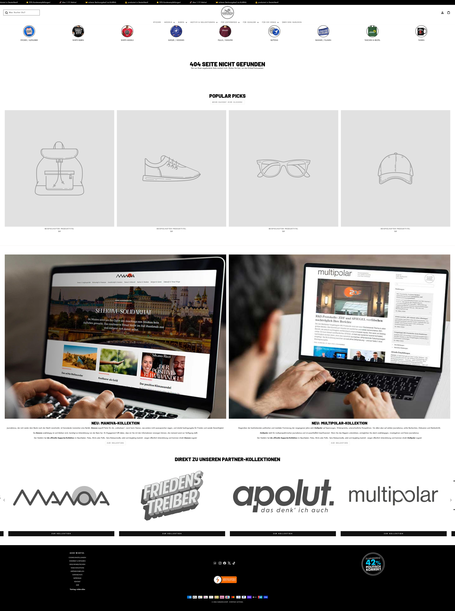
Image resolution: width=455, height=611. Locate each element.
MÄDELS (168, 22)
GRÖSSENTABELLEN (77, 571)
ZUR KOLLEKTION (115, 443)
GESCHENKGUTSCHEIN (77, 564)
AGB (77, 585)
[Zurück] (4, 500)
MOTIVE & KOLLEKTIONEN (203, 22)
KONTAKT (77, 581)
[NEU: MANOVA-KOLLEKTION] (115, 336)
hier (238, 68)
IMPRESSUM (77, 578)
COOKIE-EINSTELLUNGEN (77, 557)
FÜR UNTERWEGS (229, 22)
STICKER (157, 22)
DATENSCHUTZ (77, 575)
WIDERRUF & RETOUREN (77, 561)
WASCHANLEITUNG (77, 568)
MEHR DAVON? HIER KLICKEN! (227, 102)
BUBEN (181, 22)
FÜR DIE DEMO (269, 22)
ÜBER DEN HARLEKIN (292, 22)
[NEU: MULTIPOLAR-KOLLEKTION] (339, 336)
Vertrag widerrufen (77, 589)
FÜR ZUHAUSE (250, 22)
